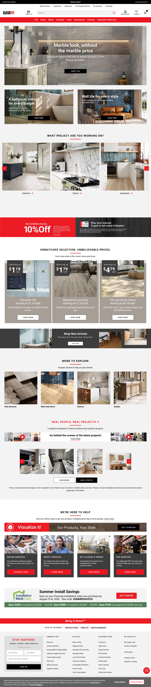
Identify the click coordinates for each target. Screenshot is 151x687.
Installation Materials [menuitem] (107, 20)
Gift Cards (101, 668)
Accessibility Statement (80, 665)
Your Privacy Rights (79, 672)
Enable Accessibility (9, 2)
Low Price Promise (79, 657)
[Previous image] (22, 461)
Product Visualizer (130, 646)
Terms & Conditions (79, 661)
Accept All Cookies (136, 682)
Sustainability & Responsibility (57, 650)
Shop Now (28, 317)
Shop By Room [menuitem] (45, 6)
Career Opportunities (54, 657)
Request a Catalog (130, 661)
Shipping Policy (78, 646)
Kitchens (80, 407)
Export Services (103, 665)
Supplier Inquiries (52, 668)
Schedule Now (21, 572)
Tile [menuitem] (36, 20)
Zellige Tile (85, 627)
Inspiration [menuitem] (57, 6)
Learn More (57, 572)
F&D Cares (50, 661)
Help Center (102, 646)
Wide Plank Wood (48, 407)
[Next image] (129, 461)
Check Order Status (105, 672)
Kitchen (75, 193)
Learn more (109, 519)
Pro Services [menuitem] (97, 6)
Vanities (117, 407)
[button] (28, 12)
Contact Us (102, 642)
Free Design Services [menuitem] (82, 6)
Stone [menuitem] (43, 20)
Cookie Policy (94, 682)
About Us (50, 642)
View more (64, 480)
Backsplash (124, 193)
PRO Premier (102, 653)
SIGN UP (24, 667)
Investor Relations (53, 646)
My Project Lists (129, 642)
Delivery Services (52, 665)
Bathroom (26, 193)
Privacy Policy (77, 668)
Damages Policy (78, 653)
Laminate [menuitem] (60, 20)
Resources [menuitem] (68, 6)
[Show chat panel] (146, 670)
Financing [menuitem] (108, 6)
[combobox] (76, 12)
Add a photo (86, 480)
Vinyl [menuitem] (69, 20)
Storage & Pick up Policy (81, 650)
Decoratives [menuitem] (79, 20)
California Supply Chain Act (56, 653)
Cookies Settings (119, 682)
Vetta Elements (10, 407)
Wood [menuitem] (50, 20)
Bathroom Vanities (71, 627)
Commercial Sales (104, 657)
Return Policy (77, 642)
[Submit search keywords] (114, 12)
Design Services (103, 650)
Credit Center (102, 661)
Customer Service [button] (141, 2)
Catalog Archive (129, 658)
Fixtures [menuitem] (91, 20)
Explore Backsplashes (98, 627)
